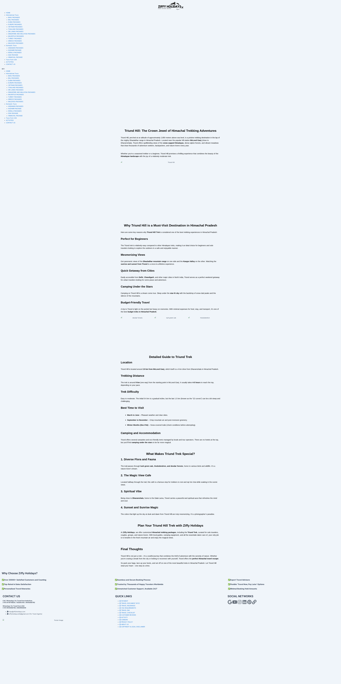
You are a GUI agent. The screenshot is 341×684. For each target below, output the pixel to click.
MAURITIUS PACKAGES (16, 36)
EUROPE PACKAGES (15, 24)
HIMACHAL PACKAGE (15, 57)
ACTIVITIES (10, 62)
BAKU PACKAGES (14, 17)
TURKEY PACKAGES (15, 38)
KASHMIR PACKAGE (14, 50)
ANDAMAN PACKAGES (15, 48)
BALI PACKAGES (13, 20)
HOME (8, 13)
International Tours (12, 15)
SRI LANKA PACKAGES (15, 31)
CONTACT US (10, 64)
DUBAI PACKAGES (14, 22)
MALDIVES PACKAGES (15, 43)
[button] (170, 69)
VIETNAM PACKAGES (15, 27)
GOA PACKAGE (13, 55)
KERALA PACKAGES (14, 52)
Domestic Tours (11, 45)
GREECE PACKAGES (15, 41)
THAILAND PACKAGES (15, 29)
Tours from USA (11, 60)
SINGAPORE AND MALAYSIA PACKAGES (21, 34)
